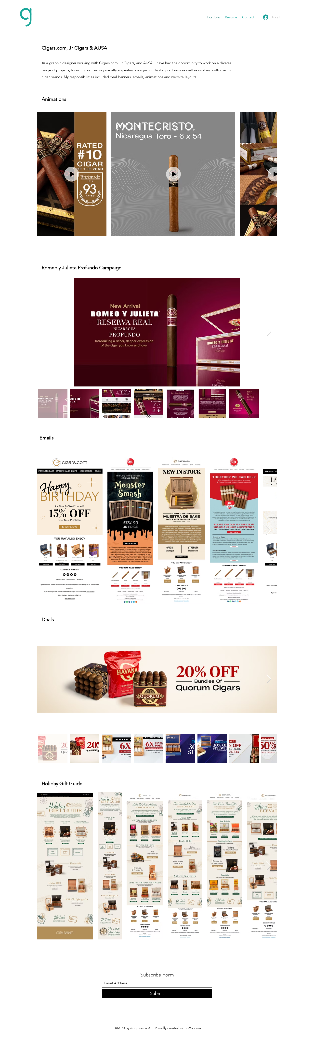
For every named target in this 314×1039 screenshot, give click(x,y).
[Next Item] (269, 174)
